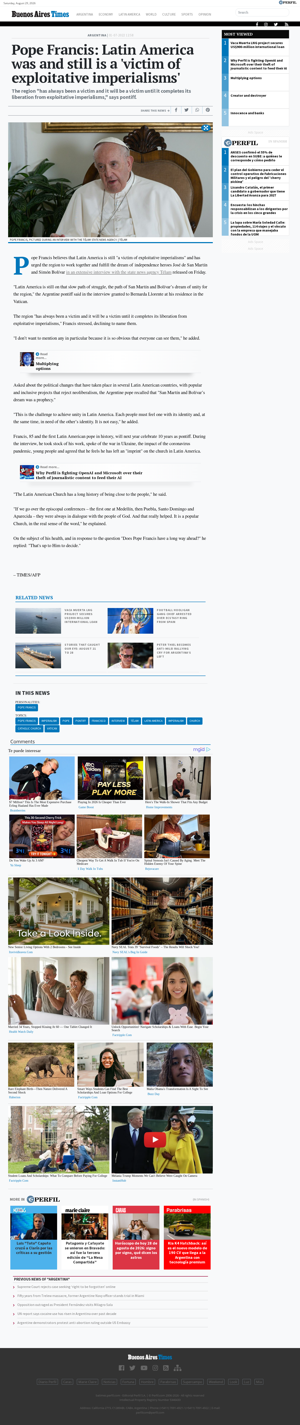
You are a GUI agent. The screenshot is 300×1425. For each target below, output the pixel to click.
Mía (259, 1382)
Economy (106, 14)
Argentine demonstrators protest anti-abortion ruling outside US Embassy (73, 1322)
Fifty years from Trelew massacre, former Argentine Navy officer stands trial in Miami (80, 1295)
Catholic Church (29, 728)
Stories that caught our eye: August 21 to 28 (82, 649)
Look (233, 1382)
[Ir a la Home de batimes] (150, 1357)
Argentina (84, 14)
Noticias (109, 1382)
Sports (187, 14)
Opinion (205, 14)
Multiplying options (47, 366)
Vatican (52, 728)
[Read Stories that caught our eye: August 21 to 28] (38, 645)
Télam (135, 721)
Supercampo (192, 1382)
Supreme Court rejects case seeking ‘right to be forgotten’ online (66, 1286)
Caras (67, 1382)
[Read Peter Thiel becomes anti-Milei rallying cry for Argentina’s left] (131, 645)
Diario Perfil (47, 1382)
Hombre (147, 1382)
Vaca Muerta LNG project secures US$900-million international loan (81, 616)
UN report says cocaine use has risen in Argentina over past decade (66, 1313)
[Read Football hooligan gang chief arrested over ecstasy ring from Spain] (131, 611)
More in (17, 1199)
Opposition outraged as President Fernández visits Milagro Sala (65, 1304)
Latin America (129, 14)
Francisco (99, 721)
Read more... (42, 356)
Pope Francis (27, 707)
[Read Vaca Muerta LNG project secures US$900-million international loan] (38, 611)
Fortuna (128, 1382)
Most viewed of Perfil (255, 143)
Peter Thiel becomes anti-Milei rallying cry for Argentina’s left (174, 650)
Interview (118, 721)
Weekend (216, 1382)
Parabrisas (168, 1382)
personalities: (27, 702)
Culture (169, 14)
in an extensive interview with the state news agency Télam (119, 272)
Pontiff (81, 721)
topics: (21, 715)
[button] (206, 128)
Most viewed (238, 34)
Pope (66, 721)
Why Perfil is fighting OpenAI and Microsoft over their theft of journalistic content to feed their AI (89, 475)
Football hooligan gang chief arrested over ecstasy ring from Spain (174, 616)
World (151, 14)
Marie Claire (87, 1382)
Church (195, 721)
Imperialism (49, 721)
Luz (246, 1382)
